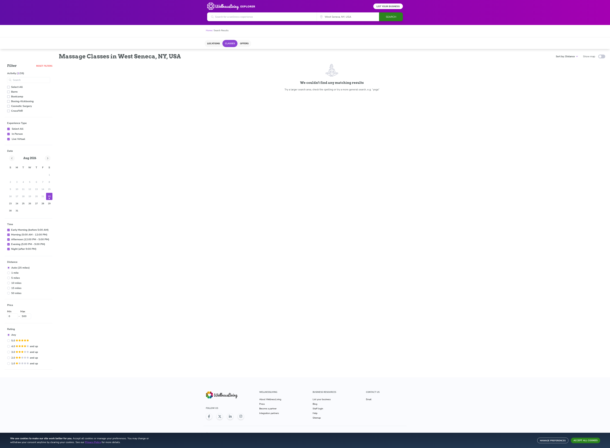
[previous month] (12, 158)
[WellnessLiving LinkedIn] (230, 416)
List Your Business (388, 6)
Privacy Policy (93, 442)
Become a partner (268, 408)
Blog (315, 404)
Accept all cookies (585, 440)
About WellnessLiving (270, 399)
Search (391, 17)
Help (315, 413)
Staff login (318, 408)
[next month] (48, 158)
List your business (322, 399)
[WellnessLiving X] (220, 416)
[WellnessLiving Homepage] (225, 395)
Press (262, 404)
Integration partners (269, 413)
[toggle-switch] (601, 56)
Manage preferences (553, 440)
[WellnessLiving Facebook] (209, 416)
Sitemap (317, 417)
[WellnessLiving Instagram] (241, 416)
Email (368, 399)
